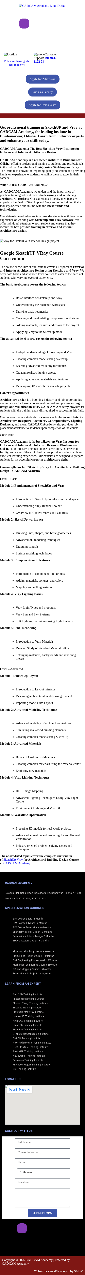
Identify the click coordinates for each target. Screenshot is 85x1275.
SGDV (78, 1271)
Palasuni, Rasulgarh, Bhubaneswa (17, 62)
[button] (42, 115)
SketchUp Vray (13, 859)
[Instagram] (24, 24)
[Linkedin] (36, 24)
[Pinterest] (73, 24)
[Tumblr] (42, 36)
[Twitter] (49, 24)
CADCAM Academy (16, 863)
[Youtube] (61, 24)
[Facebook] (12, 24)
